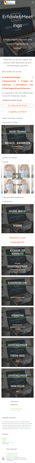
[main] (17, 28)
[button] (2, 2)
